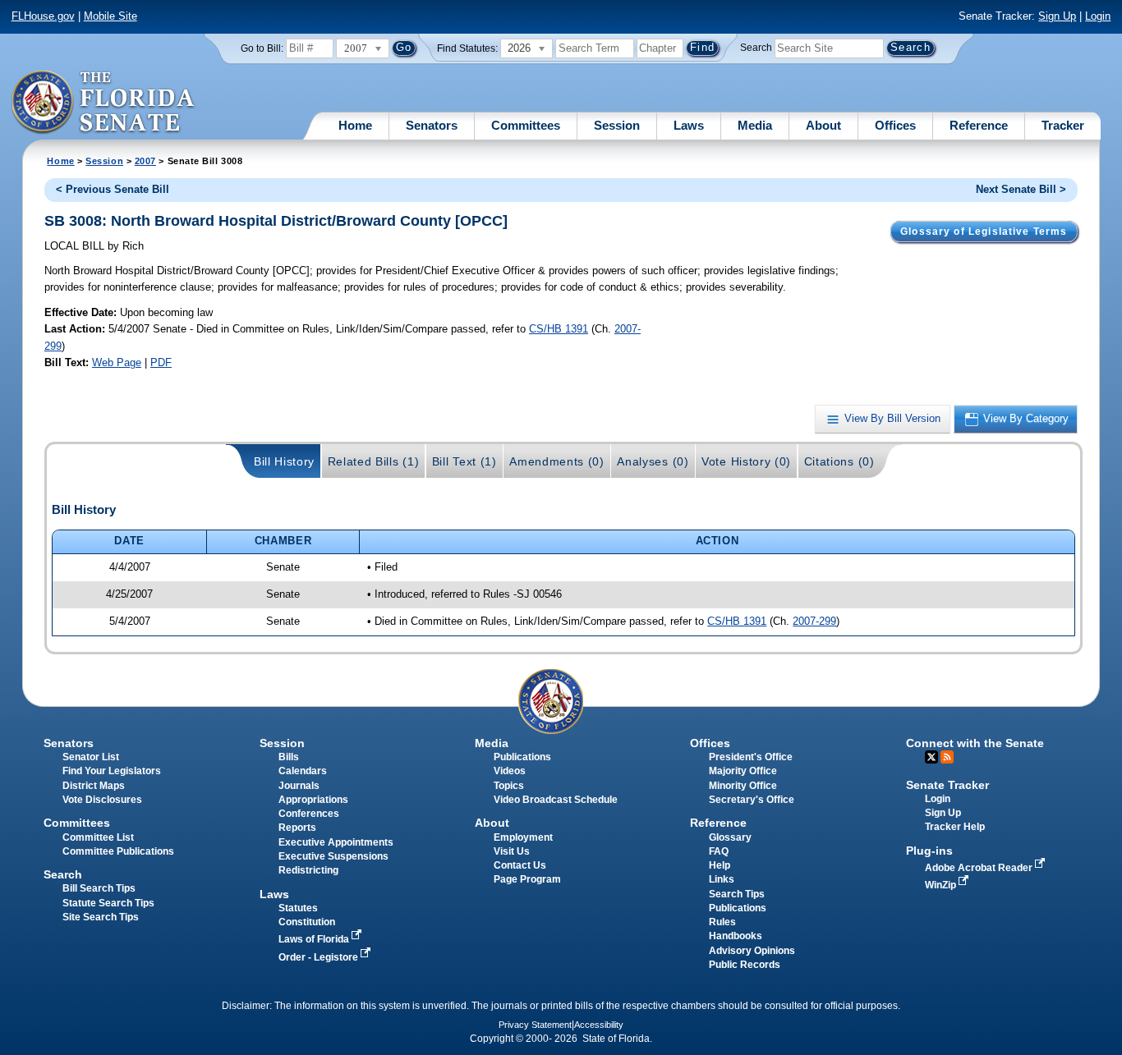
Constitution (306, 922)
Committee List (98, 837)
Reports (297, 828)
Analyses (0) (652, 461)
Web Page (116, 362)
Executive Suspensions (333, 856)
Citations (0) (839, 461)
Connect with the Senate (975, 743)
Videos (510, 771)
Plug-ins (929, 850)
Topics (509, 786)
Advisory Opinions (752, 951)
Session (617, 125)
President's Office (751, 757)
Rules (722, 922)
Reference (979, 125)
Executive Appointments (335, 842)
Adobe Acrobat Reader (980, 868)
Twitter (931, 757)
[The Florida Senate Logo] (103, 103)
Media (755, 125)
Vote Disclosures (102, 800)
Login (1098, 16)
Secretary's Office (751, 800)
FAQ (719, 851)
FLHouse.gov (43, 16)
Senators (432, 125)
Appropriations (313, 800)
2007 (145, 161)
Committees (525, 125)
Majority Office (743, 771)
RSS (947, 757)
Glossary (730, 837)
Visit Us (512, 851)
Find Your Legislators (111, 771)
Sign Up (1057, 16)
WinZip (942, 885)
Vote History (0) (746, 461)
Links (721, 879)
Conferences (308, 814)
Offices (895, 125)
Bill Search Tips (99, 888)
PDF (161, 362)
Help (719, 865)
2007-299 (814, 621)
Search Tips (737, 894)
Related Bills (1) (374, 461)
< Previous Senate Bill (112, 189)
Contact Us (520, 865)
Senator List (90, 757)
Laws (689, 125)
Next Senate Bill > (1021, 189)
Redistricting (308, 870)
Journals (299, 786)
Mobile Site (110, 16)
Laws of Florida (315, 939)
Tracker (1063, 125)
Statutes (298, 908)
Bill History (284, 461)
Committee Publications (118, 851)
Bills (288, 757)
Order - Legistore (319, 957)
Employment (523, 837)
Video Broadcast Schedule (556, 800)
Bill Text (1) (464, 461)
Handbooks (735, 936)
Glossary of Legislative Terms (983, 231)
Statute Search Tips (108, 903)
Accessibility (598, 1025)
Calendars (302, 771)
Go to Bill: (262, 48)
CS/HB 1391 (558, 329)
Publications (522, 757)
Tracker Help (955, 827)
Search (756, 48)
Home (355, 125)
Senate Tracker (947, 784)
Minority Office (743, 786)
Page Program (527, 879)
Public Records (744, 965)
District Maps (93, 786)
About (823, 125)
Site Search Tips (100, 917)
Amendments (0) (557, 461)
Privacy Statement (535, 1025)
